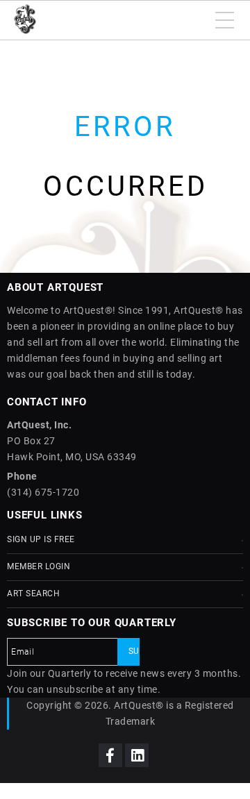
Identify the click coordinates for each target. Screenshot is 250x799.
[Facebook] (110, 755)
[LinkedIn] (137, 755)
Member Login (38, 566)
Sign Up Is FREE (41, 539)
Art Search (33, 593)
